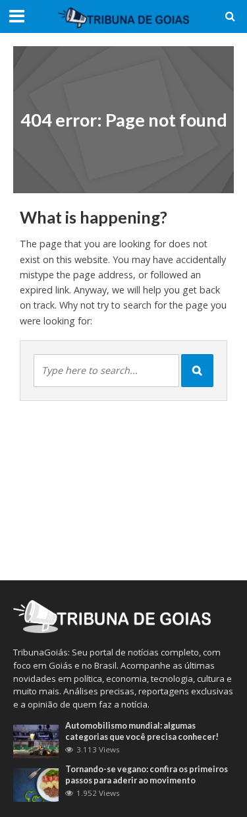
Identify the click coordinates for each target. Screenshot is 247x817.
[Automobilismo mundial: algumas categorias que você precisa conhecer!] (36, 740)
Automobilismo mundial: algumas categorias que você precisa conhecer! (142, 731)
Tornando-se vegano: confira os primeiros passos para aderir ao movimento (146, 774)
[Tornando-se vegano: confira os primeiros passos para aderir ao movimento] (36, 784)
